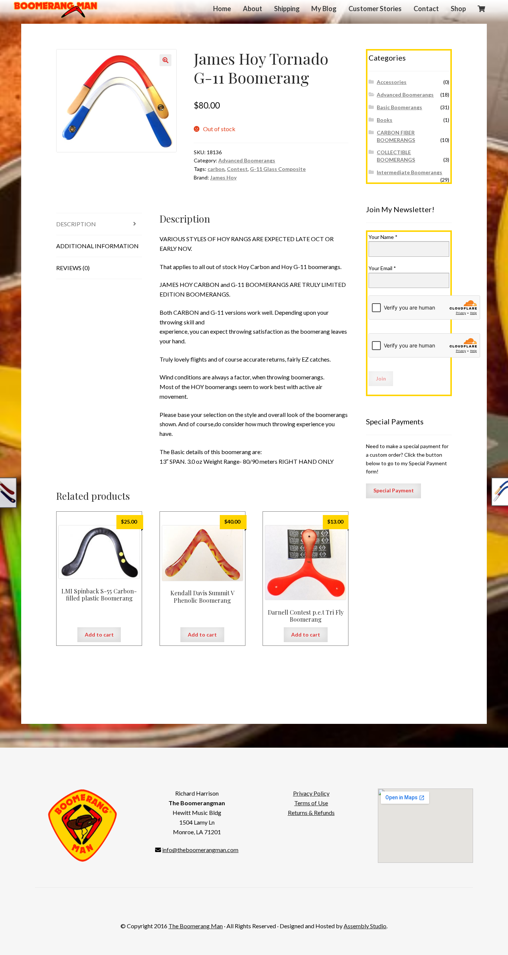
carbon (216, 169)
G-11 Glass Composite (278, 169)
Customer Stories (375, 8)
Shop (458, 8)
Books (384, 120)
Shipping (287, 8)
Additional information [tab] (97, 245)
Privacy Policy (311, 793)
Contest (237, 169)
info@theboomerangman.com (200, 849)
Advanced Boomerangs (246, 160)
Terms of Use (311, 802)
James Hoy (223, 177)
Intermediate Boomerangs (409, 172)
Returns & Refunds (311, 812)
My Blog (324, 8)
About (252, 8)
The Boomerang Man (195, 925)
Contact (426, 8)
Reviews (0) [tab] (73, 267)
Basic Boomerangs (399, 107)
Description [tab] (76, 223)
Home (222, 8)
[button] (165, 60)
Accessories (391, 82)
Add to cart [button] (99, 634)
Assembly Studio (365, 925)
